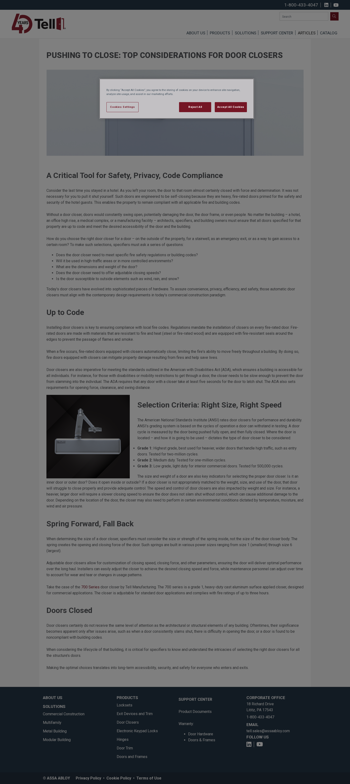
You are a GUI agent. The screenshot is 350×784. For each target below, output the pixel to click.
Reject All (195, 107)
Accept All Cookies (230, 107)
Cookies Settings (122, 107)
